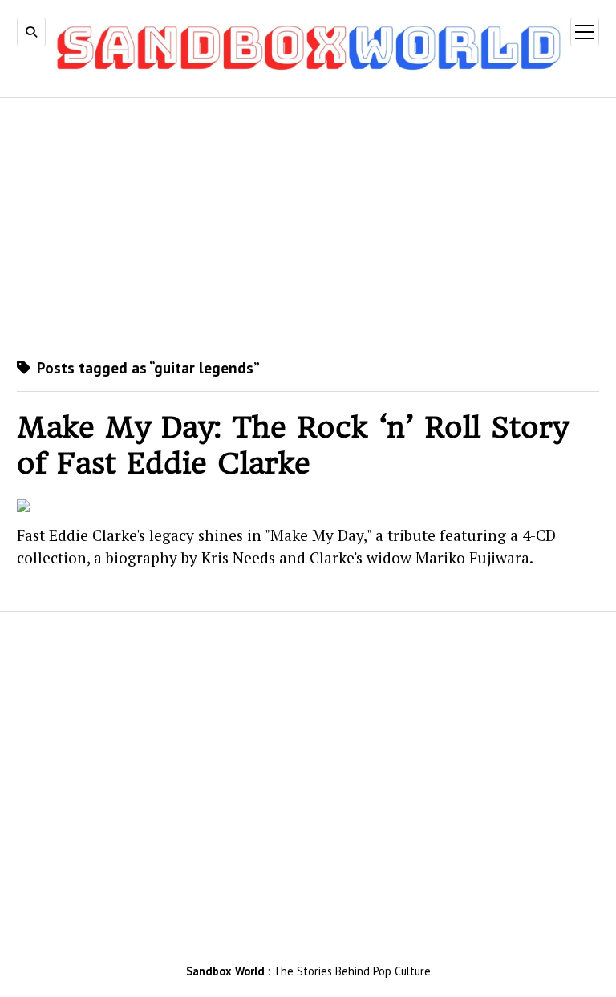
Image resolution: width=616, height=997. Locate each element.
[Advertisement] (308, 227)
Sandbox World (225, 971)
